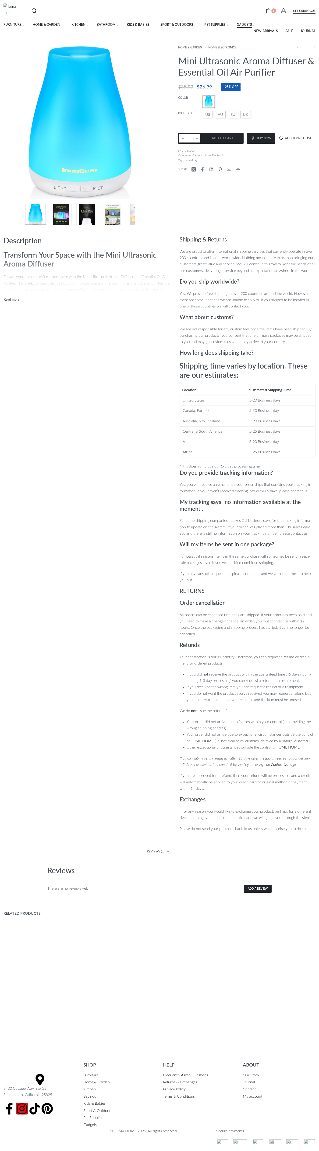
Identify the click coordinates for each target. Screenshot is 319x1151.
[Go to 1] (35, 214)
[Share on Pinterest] (220, 169)
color (183, 97)
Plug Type (185, 113)
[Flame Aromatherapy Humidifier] (279, 975)
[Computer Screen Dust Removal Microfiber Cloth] (39, 975)
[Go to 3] (86, 214)
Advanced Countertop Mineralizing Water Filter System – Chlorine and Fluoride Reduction (116, 1029)
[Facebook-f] (9, 1108)
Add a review (258, 888)
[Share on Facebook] (202, 169)
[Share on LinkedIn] (211, 169)
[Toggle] (12, 299)
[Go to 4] (112, 214)
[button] (159, 851)
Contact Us (279, 765)
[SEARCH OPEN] (34, 10)
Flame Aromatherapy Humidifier (273, 1023)
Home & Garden (190, 47)
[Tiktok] (34, 1108)
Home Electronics (222, 47)
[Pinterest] (47, 1108)
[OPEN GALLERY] (80, 122)
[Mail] (229, 169)
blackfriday (190, 160)
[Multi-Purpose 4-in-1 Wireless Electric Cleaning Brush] (199, 975)
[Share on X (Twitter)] (193, 169)
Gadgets (197, 155)
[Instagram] (22, 1108)
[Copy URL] (238, 169)
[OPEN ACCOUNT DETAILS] (283, 10)
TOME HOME (202, 741)
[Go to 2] (61, 214)
